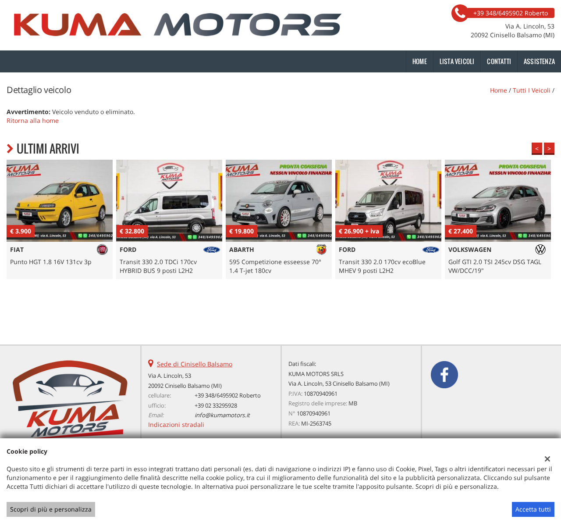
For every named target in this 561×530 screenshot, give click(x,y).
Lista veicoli (457, 61)
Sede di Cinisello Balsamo (194, 364)
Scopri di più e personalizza (51, 509)
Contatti (499, 61)
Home (419, 61)
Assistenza (539, 61)
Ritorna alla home (33, 120)
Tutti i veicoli (531, 90)
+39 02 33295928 (216, 405)
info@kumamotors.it (222, 415)
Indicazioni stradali (176, 424)
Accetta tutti (533, 509)
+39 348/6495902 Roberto (228, 395)
